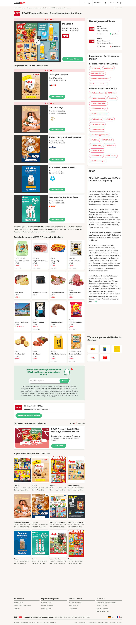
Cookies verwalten (116, 622)
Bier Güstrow (95, 68)
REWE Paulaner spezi (98, 161)
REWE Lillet (95, 140)
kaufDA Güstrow (19, 8)
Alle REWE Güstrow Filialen (29, 415)
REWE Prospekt (46, 608)
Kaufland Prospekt (47, 605)
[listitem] (22, 255)
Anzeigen (117, 8)
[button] (49, 40)
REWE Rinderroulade (98, 98)
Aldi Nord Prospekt (75, 602)
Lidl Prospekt (73, 608)
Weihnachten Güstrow (99, 84)
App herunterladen (102, 608)
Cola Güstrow (108, 68)
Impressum (82, 622)
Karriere (16, 608)
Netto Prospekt (74, 605)
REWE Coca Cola (96, 156)
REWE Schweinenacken (99, 114)
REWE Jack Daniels (97, 93)
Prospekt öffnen (73, 59)
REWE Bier (111, 93)
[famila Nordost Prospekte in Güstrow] (92, 358)
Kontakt (101, 622)
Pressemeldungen (102, 611)
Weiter (64, 381)
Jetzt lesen (59, 446)
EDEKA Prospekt (46, 602)
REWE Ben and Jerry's (98, 109)
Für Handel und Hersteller (22, 605)
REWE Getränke (96, 119)
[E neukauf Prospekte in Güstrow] (117, 349)
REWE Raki (109, 119)
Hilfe (75, 622)
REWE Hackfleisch (97, 150)
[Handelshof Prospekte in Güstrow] (104, 358)
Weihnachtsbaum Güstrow (100, 79)
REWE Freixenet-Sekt (98, 103)
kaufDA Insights (101, 605)
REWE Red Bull (111, 156)
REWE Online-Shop (97, 124)
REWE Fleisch (107, 140)
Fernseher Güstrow (97, 73)
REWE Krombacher (97, 129)
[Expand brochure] (37, 41)
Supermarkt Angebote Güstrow (37, 8)
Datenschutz (92, 622)
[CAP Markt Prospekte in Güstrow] (92, 349)
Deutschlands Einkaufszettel (105, 602)
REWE (95, 301)
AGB (106, 622)
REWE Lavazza (96, 145)
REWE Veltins (109, 145)
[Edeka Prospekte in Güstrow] (104, 349)
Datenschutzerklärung (68, 393)
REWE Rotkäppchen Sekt (99, 135)
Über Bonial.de (18, 602)
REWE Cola (112, 98)
